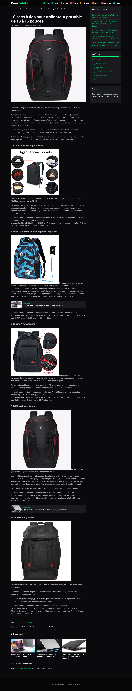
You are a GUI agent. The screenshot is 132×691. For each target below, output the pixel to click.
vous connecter (25, 668)
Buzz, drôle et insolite (99, 76)
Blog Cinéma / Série (99, 64)
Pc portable (20, 622)
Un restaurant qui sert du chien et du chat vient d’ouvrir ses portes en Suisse (105, 23)
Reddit (51, 627)
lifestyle (75, 3)
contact (118, 3)
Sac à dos (28, 622)
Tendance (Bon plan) (26, 9)
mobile (96, 3)
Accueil (15, 9)
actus (48, 3)
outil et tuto (107, 3)
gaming (65, 3)
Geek (19, 3)
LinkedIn (43, 627)
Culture (94, 80)
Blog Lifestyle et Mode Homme (102, 72)
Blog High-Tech (97, 68)
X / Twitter (23, 627)
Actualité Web (97, 60)
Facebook (33, 627)
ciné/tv (56, 3)
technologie (86, 3)
